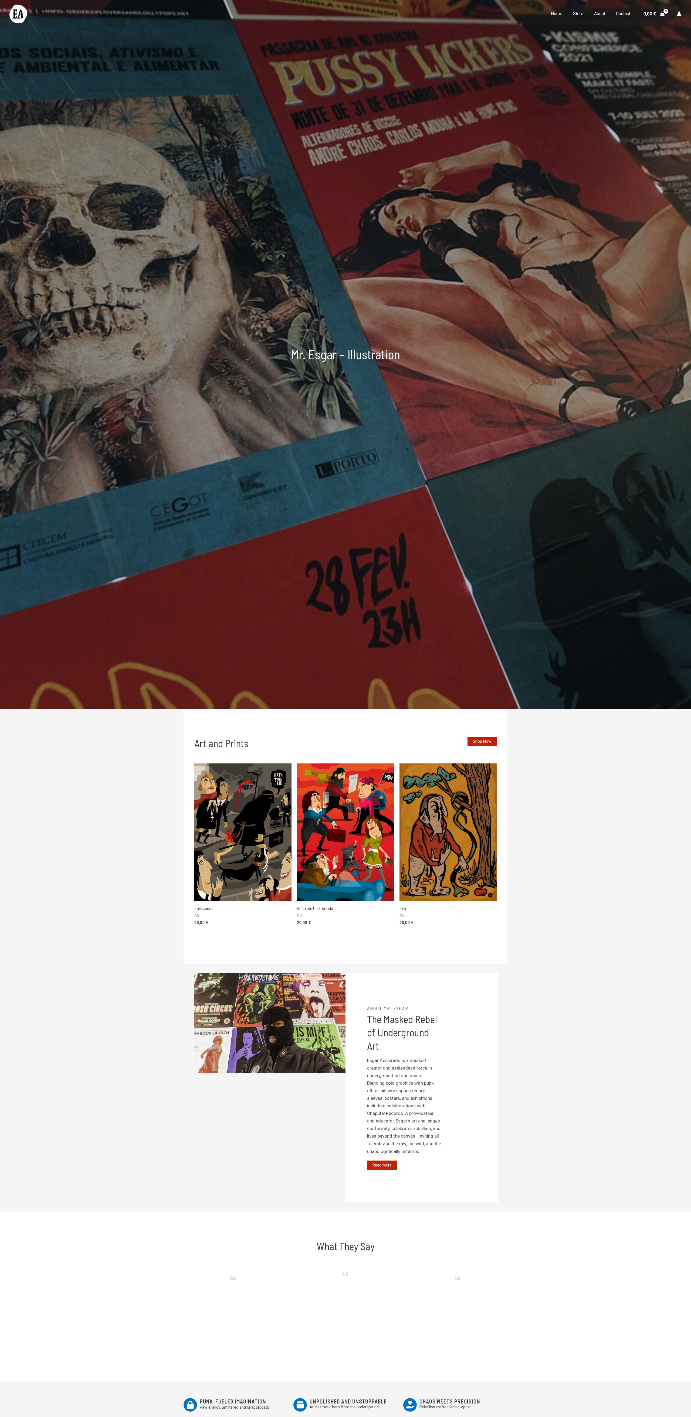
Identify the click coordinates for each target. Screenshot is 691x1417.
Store (578, 13)
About (599, 13)
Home (556, 13)
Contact (623, 13)
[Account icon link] (679, 13)
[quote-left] (233, 1278)
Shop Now (482, 741)
